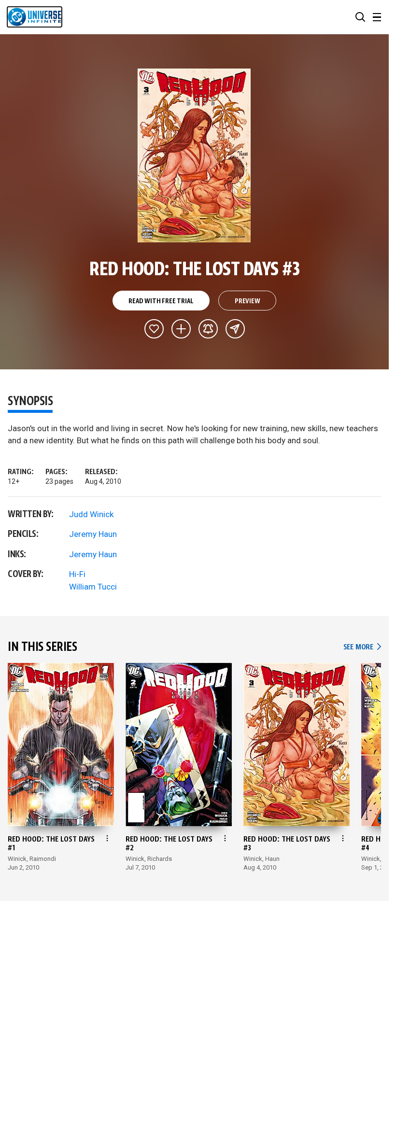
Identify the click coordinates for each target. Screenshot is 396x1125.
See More (362, 647)
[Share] (235, 328)
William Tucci (93, 586)
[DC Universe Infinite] (34, 17)
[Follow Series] (208, 328)
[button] (360, 17)
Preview (247, 301)
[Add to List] (181, 328)
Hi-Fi (77, 574)
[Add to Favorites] (154, 328)
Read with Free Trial (160, 301)
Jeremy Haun (93, 534)
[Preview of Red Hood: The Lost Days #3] (194, 155)
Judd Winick (91, 514)
